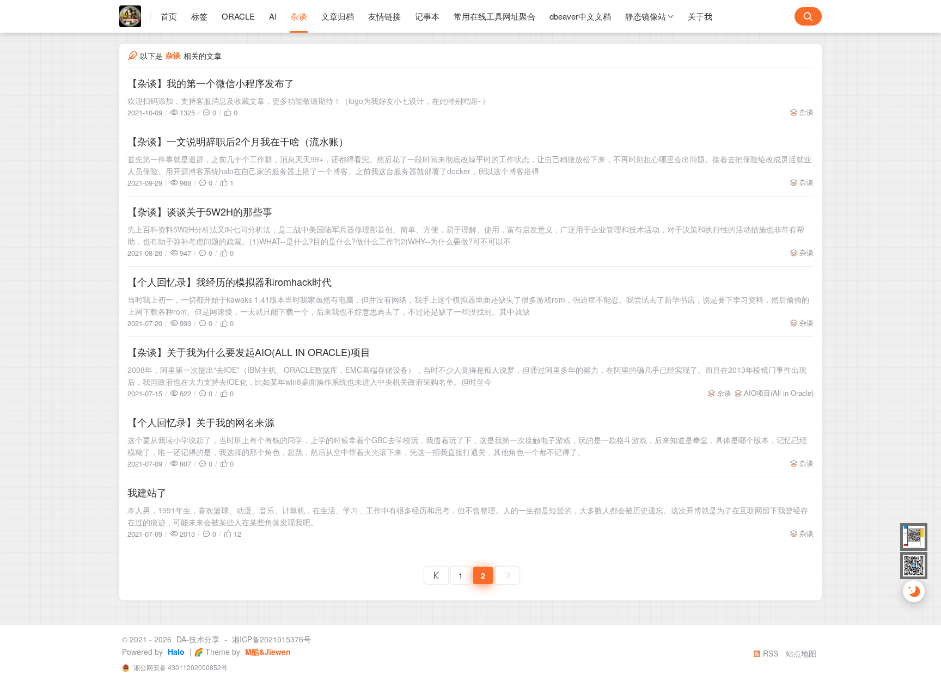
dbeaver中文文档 (580, 16)
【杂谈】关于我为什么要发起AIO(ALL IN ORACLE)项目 (248, 351)
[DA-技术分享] (135, 16)
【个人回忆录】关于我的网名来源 (200, 421)
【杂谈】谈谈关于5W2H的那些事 (199, 211)
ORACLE (238, 16)
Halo (175, 651)
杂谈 (299, 16)
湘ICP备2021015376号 (271, 639)
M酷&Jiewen (267, 651)
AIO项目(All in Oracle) (779, 393)
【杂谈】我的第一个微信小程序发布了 (210, 82)
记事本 (427, 16)
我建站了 (147, 492)
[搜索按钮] (808, 16)
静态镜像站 (645, 16)
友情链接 (384, 16)
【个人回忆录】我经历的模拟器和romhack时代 (229, 281)
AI (273, 16)
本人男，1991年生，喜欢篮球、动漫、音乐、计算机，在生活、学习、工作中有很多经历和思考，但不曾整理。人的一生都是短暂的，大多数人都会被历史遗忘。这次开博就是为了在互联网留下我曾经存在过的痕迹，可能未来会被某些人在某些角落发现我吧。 (467, 516)
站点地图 (801, 653)
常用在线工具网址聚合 (494, 16)
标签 (199, 16)
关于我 (700, 16)
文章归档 (337, 16)
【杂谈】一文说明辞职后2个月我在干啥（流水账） (238, 141)
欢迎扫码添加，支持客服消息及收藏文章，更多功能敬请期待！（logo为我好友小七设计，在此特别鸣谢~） (308, 100)
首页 (169, 16)
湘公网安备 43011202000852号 (180, 667)
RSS (769, 653)
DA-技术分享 (198, 639)
